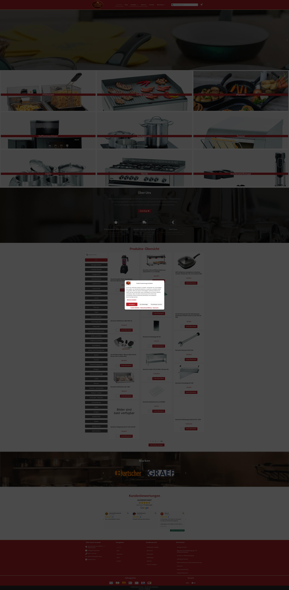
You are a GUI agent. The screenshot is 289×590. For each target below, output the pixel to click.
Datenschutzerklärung (146, 307)
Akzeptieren (132, 304)
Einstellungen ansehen (156, 304)
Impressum (155, 307)
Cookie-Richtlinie (135, 307)
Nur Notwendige (144, 304)
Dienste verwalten (131, 300)
